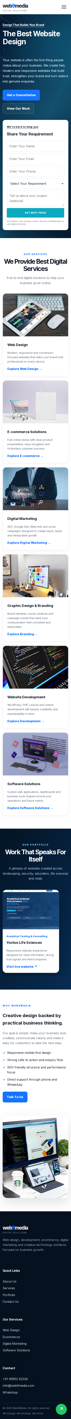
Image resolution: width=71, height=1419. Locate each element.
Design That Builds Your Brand (23, 24)
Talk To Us (15, 1097)
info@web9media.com (18, 1385)
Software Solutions (16, 1350)
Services (9, 1288)
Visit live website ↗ (21, 966)
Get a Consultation (21, 95)
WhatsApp (10, 1392)
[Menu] (63, 7)
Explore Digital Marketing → (29, 543)
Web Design (11, 1330)
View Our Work (18, 108)
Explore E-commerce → (25, 456)
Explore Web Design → (24, 369)
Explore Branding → (22, 634)
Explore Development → (25, 721)
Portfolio (9, 1295)
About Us (9, 1281)
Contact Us (11, 1301)
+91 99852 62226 (15, 1379)
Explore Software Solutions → (30, 808)
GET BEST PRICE (38, 212)
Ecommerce (11, 1337)
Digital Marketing (15, 1343)
